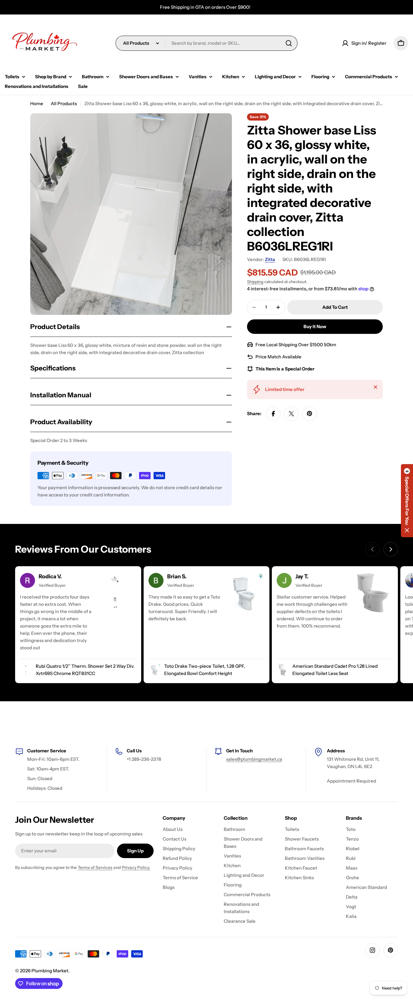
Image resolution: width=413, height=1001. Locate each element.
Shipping (255, 281)
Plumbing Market (49, 971)
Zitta (270, 259)
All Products (64, 103)
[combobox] (206, 43)
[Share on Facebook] (273, 413)
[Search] (288, 43)
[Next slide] (390, 549)
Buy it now (315, 326)
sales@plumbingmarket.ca (254, 759)
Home (36, 103)
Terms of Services (95, 867)
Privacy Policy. (136, 867)
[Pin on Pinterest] (309, 413)
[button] (407, 500)
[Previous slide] (372, 549)
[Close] (375, 387)
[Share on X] (291, 413)
